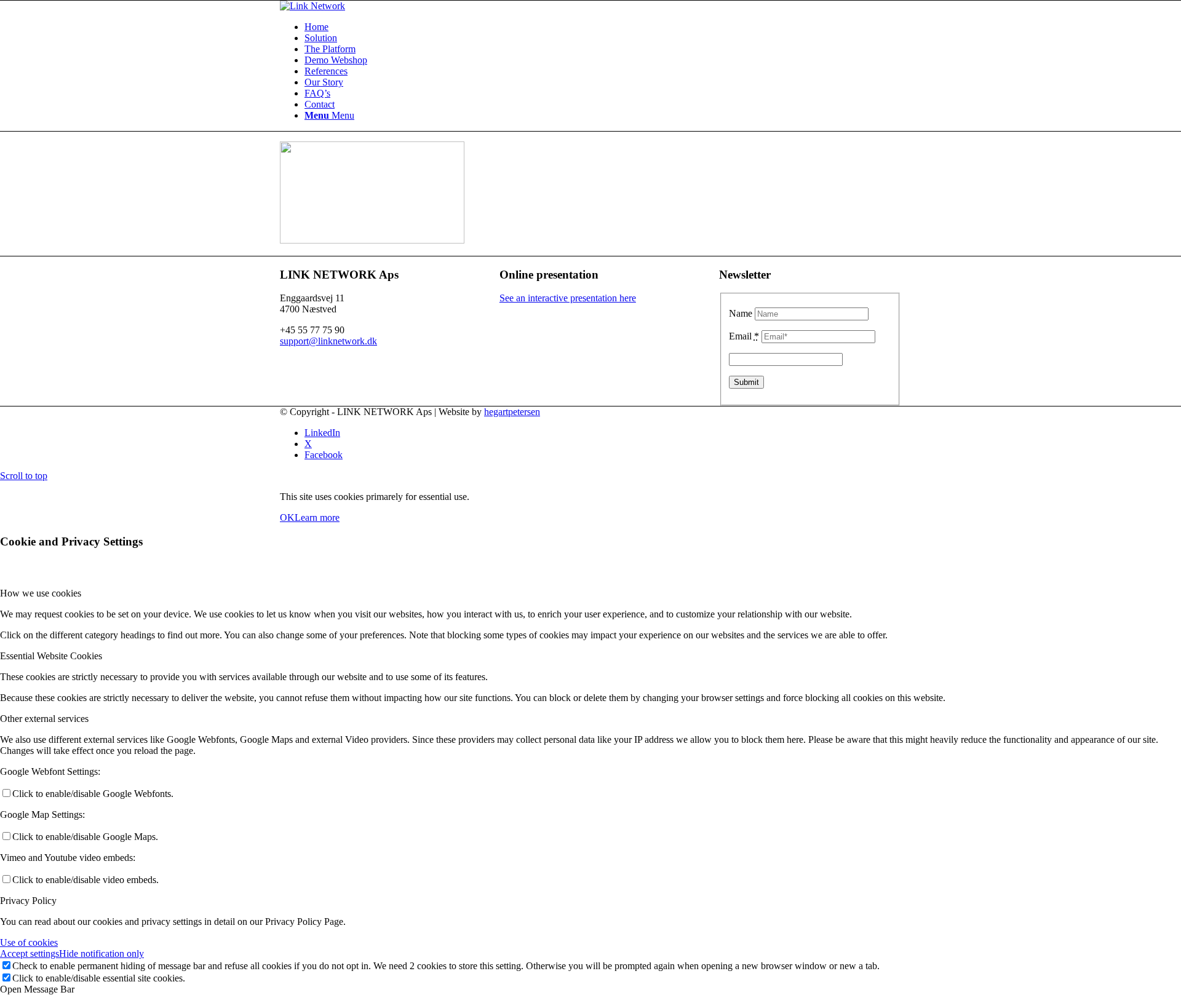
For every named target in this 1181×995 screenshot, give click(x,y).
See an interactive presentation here (567, 298)
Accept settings (29, 953)
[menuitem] (602, 27)
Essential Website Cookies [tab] (51, 656)
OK (287, 517)
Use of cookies (29, 942)
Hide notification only (101, 953)
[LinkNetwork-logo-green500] (312, 6)
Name (740, 313)
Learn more (317, 517)
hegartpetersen (512, 411)
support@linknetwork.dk (328, 341)
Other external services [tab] (44, 718)
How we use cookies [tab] (40, 593)
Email (744, 336)
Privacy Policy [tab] (28, 900)
